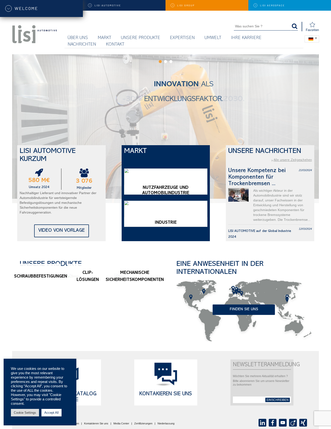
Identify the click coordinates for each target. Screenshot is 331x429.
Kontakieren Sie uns (165, 394)
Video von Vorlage (61, 230)
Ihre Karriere (246, 38)
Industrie (166, 223)
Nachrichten (82, 44)
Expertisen (182, 38)
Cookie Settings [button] (25, 412)
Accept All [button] (51, 412)
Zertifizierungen (143, 423)
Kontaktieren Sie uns (96, 423)
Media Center (121, 423)
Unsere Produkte (140, 38)
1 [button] (160, 61)
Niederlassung (166, 423)
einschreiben (278, 400)
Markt (104, 38)
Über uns (78, 38)
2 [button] (165, 61)
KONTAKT (115, 44)
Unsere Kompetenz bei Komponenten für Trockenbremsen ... (257, 177)
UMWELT (213, 38)
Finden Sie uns (244, 310)
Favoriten (312, 30)
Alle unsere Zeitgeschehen (293, 160)
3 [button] (171, 61)
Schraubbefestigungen (40, 277)
